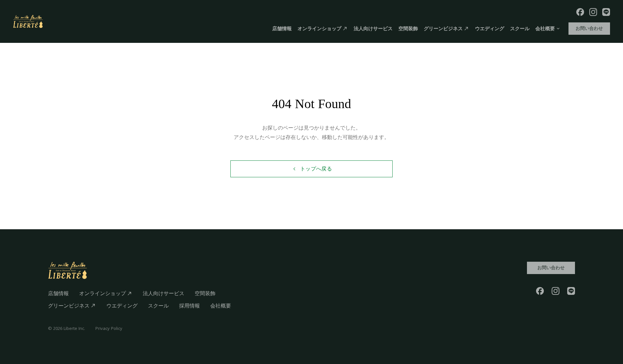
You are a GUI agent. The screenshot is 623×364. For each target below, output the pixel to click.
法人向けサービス (373, 28)
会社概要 (220, 305)
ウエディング (489, 28)
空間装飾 (408, 28)
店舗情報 (282, 28)
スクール (520, 28)
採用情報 (189, 305)
